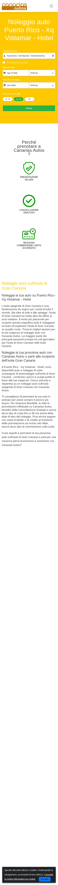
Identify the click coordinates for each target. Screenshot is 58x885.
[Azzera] (53, 56)
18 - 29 (7, 99)
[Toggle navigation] (51, 6)
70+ (29, 99)
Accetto (44, 879)
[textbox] (29, 56)
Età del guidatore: (10, 93)
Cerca (29, 108)
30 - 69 (18, 99)
